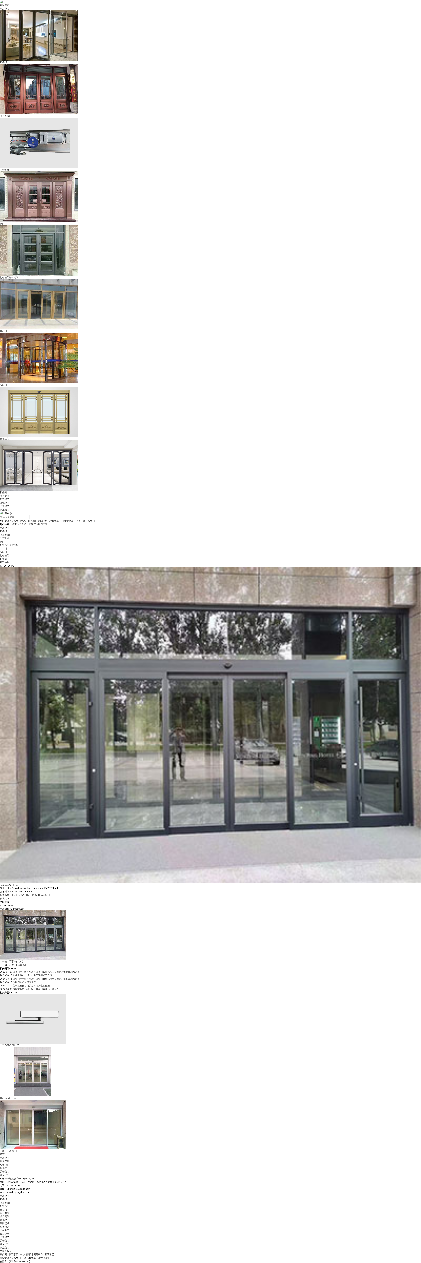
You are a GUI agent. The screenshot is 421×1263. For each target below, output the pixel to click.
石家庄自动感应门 (18, 964)
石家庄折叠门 (88, 520)
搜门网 (4, 1254)
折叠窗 (3, 558)
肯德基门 (4, 555)
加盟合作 (4, 1164)
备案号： (4, 1261)
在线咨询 (4, 898)
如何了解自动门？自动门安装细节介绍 (26, 975)
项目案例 (4, 1161)
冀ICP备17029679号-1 (21, 1261)
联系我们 (4, 1175)
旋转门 (3, 551)
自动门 (22, 524)
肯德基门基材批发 (9, 544)
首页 (14, 524)
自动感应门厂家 (8, 1098)
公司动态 (4, 1230)
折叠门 (3, 531)
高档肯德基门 (54, 520)
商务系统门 (6, 534)
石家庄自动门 (16, 961)
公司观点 (4, 1233)
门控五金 (4, 538)
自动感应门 (44, 895)
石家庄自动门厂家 (38, 524)
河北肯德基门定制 (71, 520)
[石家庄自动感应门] (33, 1124)
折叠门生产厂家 (22, 520)
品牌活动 (4, 1223)
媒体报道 (4, 1226)
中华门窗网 (26, 1254)
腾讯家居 (14, 1254)
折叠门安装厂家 (39, 520)
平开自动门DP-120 (9, 1045)
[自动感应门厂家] (33, 1071)
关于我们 (4, 1171)
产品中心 (4, 1157)
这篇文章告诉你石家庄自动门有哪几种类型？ (29, 989)
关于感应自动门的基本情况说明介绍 (25, 985)
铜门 (2, 541)
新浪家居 (50, 1254)
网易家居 (38, 1254)
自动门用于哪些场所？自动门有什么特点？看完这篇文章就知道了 (40, 971)
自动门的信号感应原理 (18, 982)
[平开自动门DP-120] (33, 1018)
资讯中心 (4, 1168)
